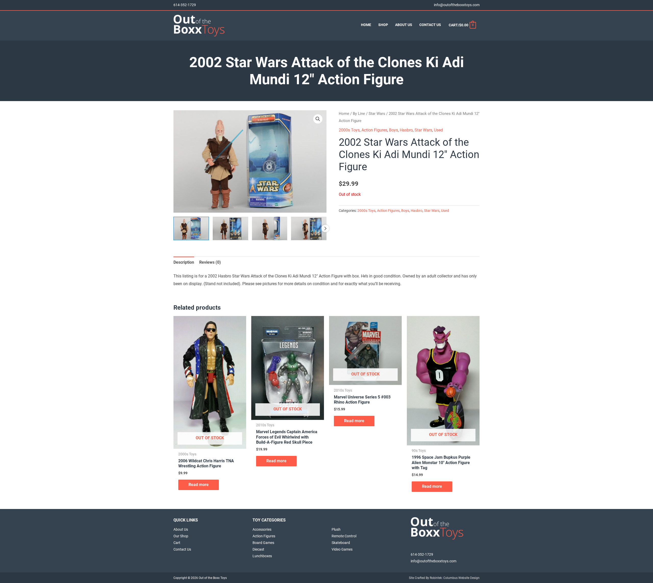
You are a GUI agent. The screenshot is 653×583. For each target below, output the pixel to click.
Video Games (342, 549)
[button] (317, 119)
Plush (336, 529)
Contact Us (182, 549)
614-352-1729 (184, 5)
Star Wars (377, 113)
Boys (393, 130)
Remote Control (344, 536)
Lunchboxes (262, 556)
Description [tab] (183, 262)
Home (344, 113)
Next (325, 228)
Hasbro (406, 130)
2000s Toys (349, 130)
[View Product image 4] (308, 228)
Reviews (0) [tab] (210, 262)
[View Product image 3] (269, 228)
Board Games (263, 543)
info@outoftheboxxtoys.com (457, 5)
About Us (180, 529)
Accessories (262, 529)
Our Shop (180, 536)
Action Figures (374, 130)
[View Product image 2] (230, 228)
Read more (199, 484)
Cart (176, 543)
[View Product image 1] (191, 228)
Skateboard (341, 543)
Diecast (258, 549)
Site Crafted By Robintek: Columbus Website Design (444, 578)
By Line (359, 113)
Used (438, 130)
